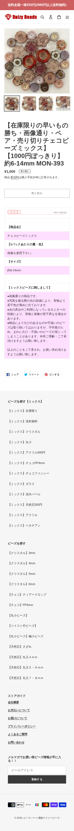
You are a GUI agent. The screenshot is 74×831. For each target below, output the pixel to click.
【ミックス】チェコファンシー (28, 473)
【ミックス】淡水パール (24, 494)
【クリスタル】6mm (21, 584)
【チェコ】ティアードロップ (27, 594)
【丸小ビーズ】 (18, 615)
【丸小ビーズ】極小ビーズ (25, 636)
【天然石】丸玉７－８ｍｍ (25, 678)
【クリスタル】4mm (21, 563)
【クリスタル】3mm (21, 553)
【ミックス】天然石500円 (25, 504)
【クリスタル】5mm (21, 573)
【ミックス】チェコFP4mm (26, 463)
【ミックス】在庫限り (22, 410)
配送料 (15, 177)
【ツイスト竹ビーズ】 (22, 625)
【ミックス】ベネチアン (24, 525)
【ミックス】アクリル (22, 515)
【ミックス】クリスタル (24, 431)
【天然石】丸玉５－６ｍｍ (25, 667)
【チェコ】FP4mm (20, 605)
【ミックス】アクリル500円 (26, 452)
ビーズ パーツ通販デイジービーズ (41, 818)
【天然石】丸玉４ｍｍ (22, 657)
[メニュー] (67, 17)
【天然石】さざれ (20, 646)
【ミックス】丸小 (20, 442)
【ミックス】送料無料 (22, 421)
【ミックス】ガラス (21, 483)
